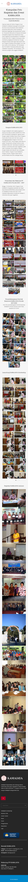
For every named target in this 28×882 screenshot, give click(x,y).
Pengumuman (4, 823)
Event (2, 821)
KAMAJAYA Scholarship (6, 811)
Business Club (4, 813)
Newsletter (4, 826)
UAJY (2, 828)
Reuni (2, 818)
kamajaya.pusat (11, 852)
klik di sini (16, 790)
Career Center (4, 816)
